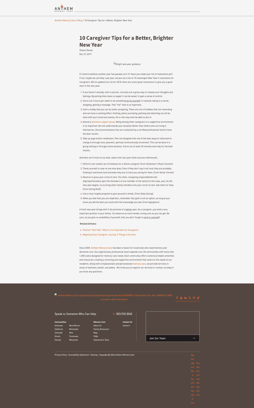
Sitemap (94, 355)
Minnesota (73, 329)
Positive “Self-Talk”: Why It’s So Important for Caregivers (110, 230)
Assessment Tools (101, 340)
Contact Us (127, 322)
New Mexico (74, 325)
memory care (139, 263)
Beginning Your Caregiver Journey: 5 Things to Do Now (109, 234)
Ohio (71, 332)
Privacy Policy (61, 355)
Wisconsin (73, 340)
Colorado (58, 332)
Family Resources (101, 329)
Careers (126, 325)
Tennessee (73, 336)
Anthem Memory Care (65, 20)
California (59, 329)
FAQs (96, 336)
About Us (97, 325)
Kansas (58, 340)
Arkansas (59, 325)
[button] (122, 313)
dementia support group (103, 121)
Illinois (57, 336)
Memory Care (99, 322)
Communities (60, 322)
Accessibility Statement (78, 355)
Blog (80, 20)
